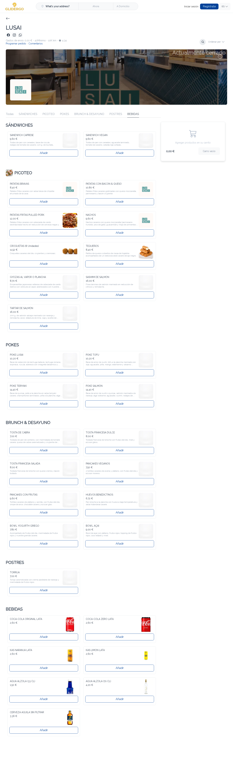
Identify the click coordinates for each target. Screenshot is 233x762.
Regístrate (210, 6)
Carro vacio (209, 151)
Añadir (44, 152)
